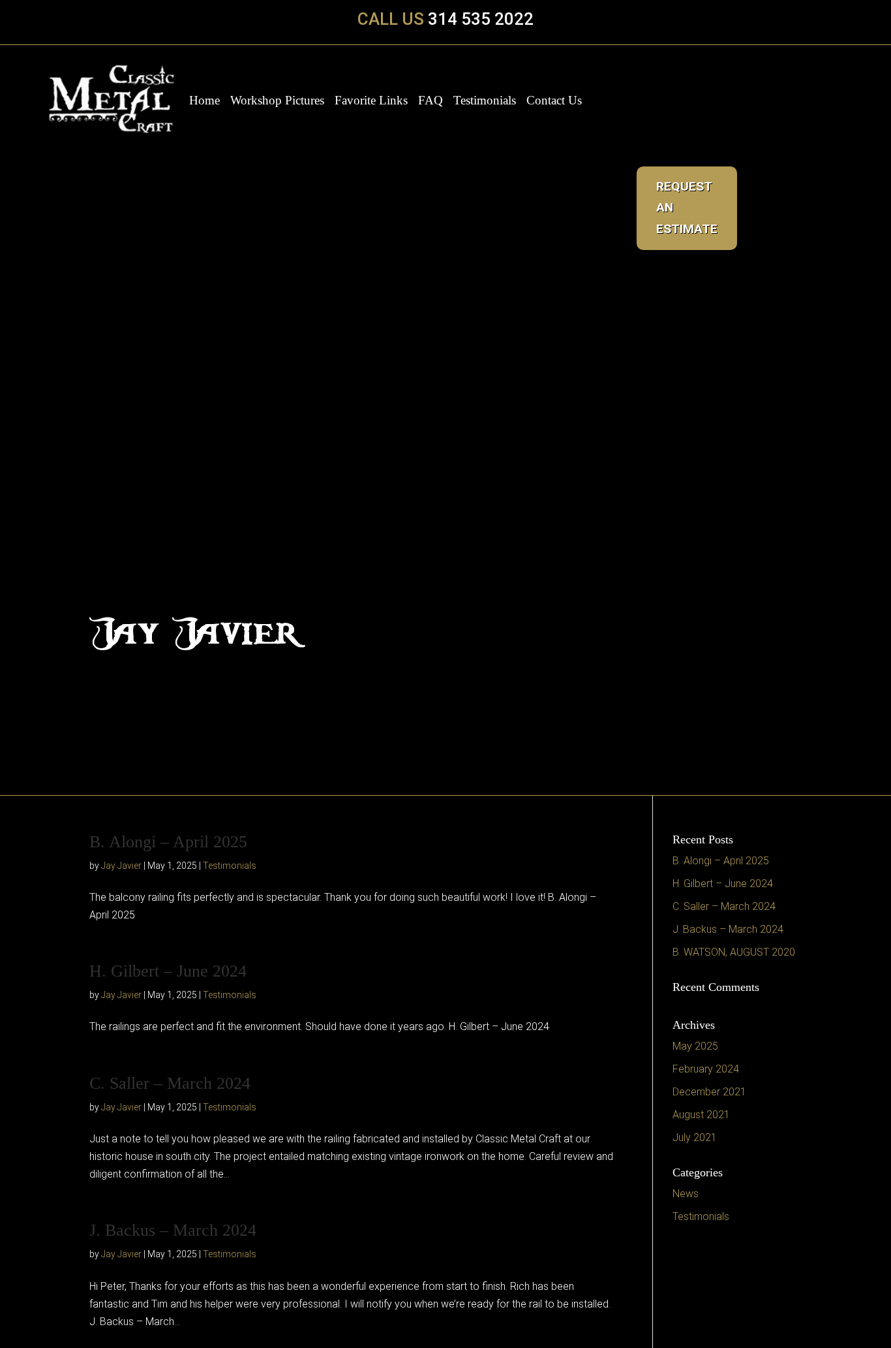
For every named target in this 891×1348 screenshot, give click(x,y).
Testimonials (484, 101)
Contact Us (554, 101)
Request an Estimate (686, 207)
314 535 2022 (481, 19)
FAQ (430, 101)
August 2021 (701, 1114)
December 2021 (709, 1092)
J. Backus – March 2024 (172, 1230)
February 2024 (705, 1069)
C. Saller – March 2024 (169, 1083)
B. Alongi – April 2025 (168, 841)
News (685, 1193)
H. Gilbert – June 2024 (168, 971)
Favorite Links (371, 101)
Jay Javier (121, 865)
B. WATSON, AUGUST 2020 (733, 952)
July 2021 (694, 1137)
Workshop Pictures (277, 101)
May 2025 (695, 1046)
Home (204, 101)
